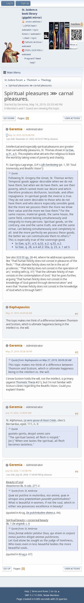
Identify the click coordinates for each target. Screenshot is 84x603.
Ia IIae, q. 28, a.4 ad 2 (29, 247)
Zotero (25, 33)
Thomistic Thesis (25, 382)
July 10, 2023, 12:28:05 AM (18, 412)
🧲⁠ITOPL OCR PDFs (32, 50)
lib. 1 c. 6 (18, 523)
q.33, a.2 (55, 243)
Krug (22, 554)
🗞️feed (25, 37)
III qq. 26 (24, 257)
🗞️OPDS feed (29, 25)
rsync (35, 29)
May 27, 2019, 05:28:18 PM (19, 351)
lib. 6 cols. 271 (21, 486)
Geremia (15, 129)
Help (26, 591)
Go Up (7, 568)
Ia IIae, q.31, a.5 (25, 243)
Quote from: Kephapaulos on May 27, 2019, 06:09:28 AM (41, 360)
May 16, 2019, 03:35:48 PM (21, 135)
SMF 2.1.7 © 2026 (33, 595)
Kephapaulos (19, 307)
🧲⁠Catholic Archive (31, 42)
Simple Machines (51, 595)
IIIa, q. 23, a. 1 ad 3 (57, 247)
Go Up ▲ (55, 591)
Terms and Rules (40, 591)
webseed (26, 29)
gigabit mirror (32, 17)
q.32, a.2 (43, 243)
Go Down (9, 118)
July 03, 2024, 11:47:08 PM (18, 470)
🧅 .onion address (31, 21)
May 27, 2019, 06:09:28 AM (19, 313)
